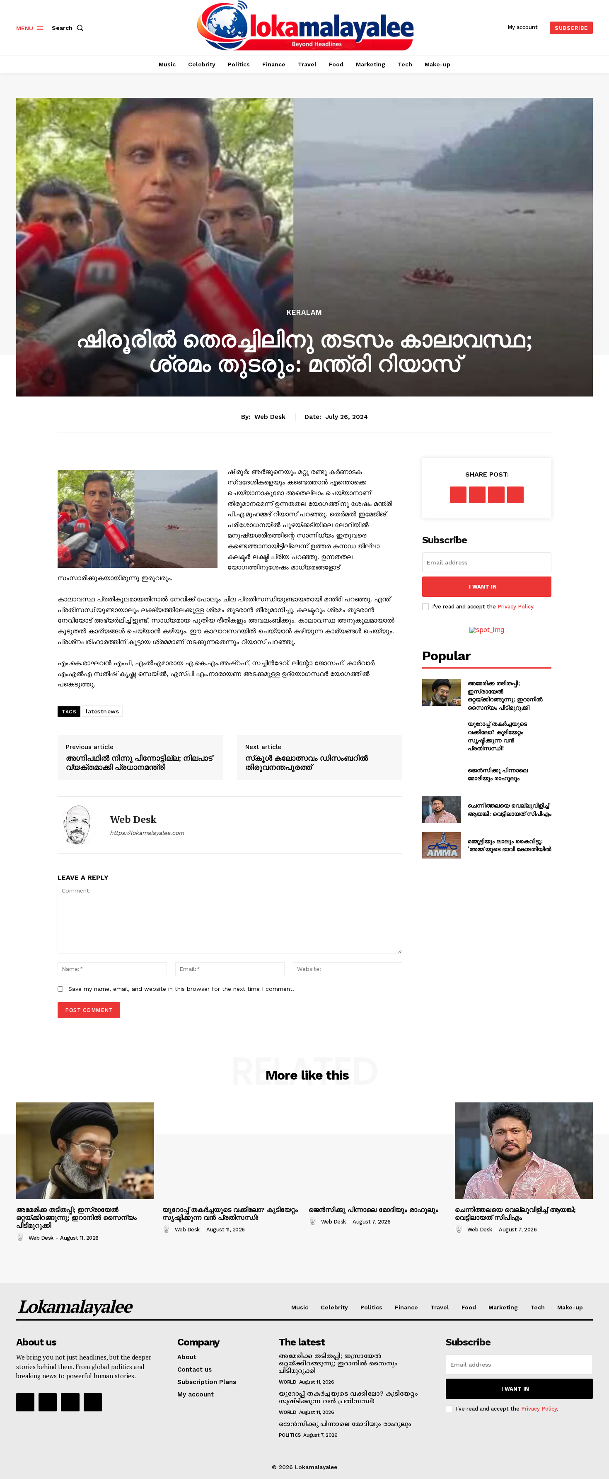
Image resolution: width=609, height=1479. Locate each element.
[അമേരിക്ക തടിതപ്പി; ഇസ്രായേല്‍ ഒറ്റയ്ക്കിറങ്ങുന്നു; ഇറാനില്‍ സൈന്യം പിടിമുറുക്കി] (441, 692)
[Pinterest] (496, 495)
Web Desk (269, 417)
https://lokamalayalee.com (147, 833)
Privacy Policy (515, 606)
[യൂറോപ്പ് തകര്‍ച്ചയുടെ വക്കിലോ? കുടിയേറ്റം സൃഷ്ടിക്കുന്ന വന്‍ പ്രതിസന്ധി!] (441, 733)
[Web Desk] (77, 825)
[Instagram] (48, 1402)
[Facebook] (458, 495)
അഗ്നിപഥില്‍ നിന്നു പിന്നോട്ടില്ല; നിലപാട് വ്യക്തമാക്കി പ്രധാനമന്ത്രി (139, 762)
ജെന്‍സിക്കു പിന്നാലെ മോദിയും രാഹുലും (498, 774)
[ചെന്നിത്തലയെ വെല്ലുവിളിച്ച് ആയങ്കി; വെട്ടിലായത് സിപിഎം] (441, 809)
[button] (69, 27)
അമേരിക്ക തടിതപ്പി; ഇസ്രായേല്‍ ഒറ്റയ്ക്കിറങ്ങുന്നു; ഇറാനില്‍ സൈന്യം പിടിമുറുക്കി (505, 695)
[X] (477, 495)
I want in (483, 587)
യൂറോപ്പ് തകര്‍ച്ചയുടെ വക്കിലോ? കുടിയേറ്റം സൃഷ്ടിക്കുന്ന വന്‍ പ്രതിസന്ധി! (497, 736)
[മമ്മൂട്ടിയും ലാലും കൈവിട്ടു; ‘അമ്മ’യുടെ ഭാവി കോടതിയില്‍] (441, 845)
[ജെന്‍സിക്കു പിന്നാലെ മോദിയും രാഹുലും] (441, 774)
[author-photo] (21, 1237)
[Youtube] (93, 1402)
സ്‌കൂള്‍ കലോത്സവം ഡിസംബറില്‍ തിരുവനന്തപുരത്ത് (306, 762)
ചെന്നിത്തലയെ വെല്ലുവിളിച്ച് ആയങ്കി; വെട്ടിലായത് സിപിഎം (509, 809)
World (288, 1382)
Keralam (304, 312)
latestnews (102, 711)
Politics (290, 1435)
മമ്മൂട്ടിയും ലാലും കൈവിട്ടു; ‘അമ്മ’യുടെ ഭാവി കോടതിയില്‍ (509, 845)
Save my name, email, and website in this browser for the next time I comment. (181, 988)
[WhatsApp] (515, 495)
